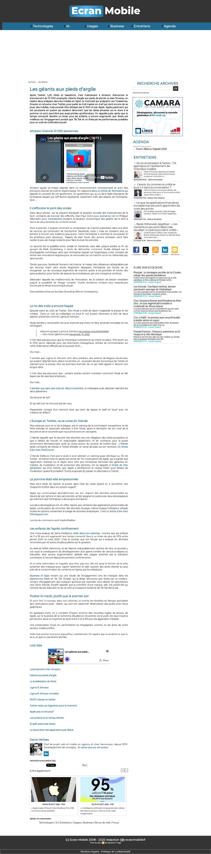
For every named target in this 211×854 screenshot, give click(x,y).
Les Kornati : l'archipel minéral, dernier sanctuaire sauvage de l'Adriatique (155, 288)
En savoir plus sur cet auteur (93, 747)
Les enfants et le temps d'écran (47, 717)
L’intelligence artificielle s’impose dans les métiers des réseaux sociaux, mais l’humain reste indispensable (102, 810)
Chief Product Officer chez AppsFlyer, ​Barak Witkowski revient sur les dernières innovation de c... (162, 234)
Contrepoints (55, 219)
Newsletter (175, 254)
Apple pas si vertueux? (42, 711)
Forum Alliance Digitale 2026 (151, 149)
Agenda (169, 26)
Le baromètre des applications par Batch (52, 730)
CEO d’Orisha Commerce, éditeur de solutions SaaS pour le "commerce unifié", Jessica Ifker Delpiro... (162, 192)
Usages (92, 26)
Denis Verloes (39, 739)
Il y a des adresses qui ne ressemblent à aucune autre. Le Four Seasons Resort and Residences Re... (156, 310)
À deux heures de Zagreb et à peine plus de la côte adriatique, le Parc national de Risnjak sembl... (155, 279)
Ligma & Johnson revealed (44, 693)
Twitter (145, 254)
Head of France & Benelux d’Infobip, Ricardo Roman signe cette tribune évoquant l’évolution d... (159, 173)
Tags (119, 842)
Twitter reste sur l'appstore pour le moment (53, 705)
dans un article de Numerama (108, 191)
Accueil (32, 82)
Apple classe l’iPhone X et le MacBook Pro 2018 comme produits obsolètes (52, 809)
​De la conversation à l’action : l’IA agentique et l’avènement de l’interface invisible (155, 166)
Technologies (42, 26)
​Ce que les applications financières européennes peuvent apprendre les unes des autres (157, 205)
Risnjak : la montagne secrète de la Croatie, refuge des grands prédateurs (157, 274)
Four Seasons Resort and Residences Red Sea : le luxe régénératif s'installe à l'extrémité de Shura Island (157, 303)
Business (117, 26)
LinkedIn (165, 254)
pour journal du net (104, 216)
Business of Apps (39, 575)
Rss (153, 254)
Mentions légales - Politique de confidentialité (105, 851)
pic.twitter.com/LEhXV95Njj (94, 331)
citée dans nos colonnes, (86, 533)
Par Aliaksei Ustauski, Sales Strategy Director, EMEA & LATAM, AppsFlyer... (161, 212)
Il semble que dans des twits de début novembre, (57, 388)
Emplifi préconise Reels (42, 723)
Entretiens (141, 26)
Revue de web (102, 822)
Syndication (110, 842)
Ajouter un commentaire (40, 819)
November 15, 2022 (79, 334)
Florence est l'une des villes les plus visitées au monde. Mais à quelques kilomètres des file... (157, 338)
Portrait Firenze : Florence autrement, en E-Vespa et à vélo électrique (157, 333)
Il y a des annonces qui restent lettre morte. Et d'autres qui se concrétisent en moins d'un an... (156, 324)
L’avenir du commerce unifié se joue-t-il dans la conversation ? (154, 186)
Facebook (136, 254)
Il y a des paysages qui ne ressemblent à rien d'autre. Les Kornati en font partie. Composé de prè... (158, 293)
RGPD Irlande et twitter (43, 699)
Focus (115, 822)
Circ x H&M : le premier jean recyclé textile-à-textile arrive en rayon (157, 319)
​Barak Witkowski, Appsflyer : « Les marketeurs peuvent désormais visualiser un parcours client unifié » (156, 227)
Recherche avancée (141, 93)
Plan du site (95, 842)
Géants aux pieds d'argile (43, 675)
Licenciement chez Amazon (45, 669)
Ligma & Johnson (39, 687)
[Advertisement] (105, 53)
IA (67, 26)
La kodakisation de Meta (43, 681)
